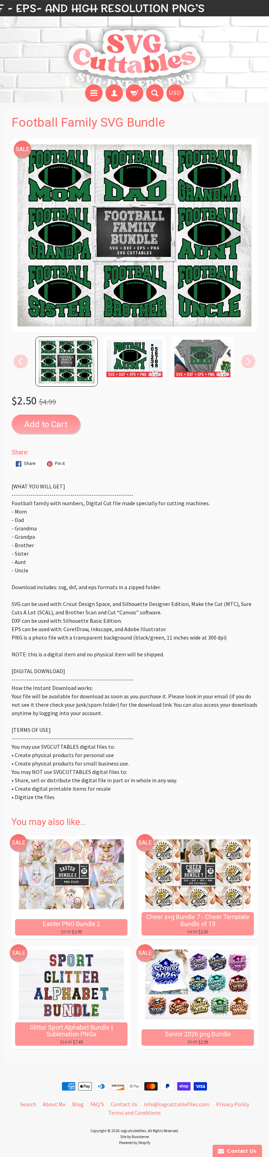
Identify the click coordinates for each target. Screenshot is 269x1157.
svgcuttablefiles (133, 1130)
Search (28, 1104)
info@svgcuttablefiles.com (176, 1104)
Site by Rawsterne (134, 1136)
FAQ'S (97, 1104)
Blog (78, 1104)
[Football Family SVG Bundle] (66, 362)
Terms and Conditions (134, 1112)
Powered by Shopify (134, 1142)
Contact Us (124, 1104)
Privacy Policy (232, 1104)
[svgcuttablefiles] (134, 43)
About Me (54, 1104)
